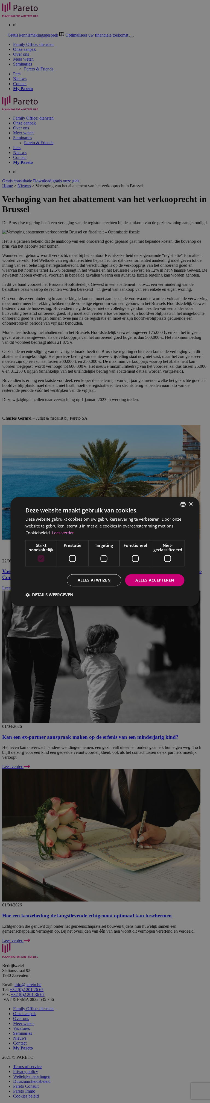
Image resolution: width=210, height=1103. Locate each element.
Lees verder (63, 532)
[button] (49, 595)
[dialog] (104, 551)
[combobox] (183, 504)
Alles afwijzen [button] (94, 580)
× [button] (191, 504)
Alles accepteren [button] (154, 580)
